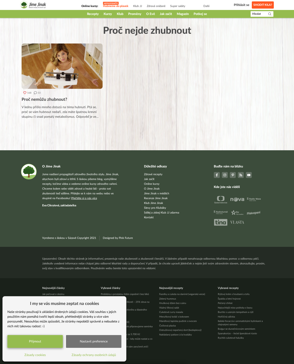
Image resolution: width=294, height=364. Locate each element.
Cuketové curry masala (171, 312)
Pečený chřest (225, 303)
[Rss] (241, 175)
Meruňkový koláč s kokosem (174, 317)
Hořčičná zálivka (226, 317)
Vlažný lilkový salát (169, 308)
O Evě (150, 14)
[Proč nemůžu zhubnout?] (62, 66)
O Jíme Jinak (152, 188)
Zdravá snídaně (156, 6)
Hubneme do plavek (115, 6)
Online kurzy (151, 184)
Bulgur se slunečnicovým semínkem (236, 329)
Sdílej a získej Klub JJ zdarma (161, 212)
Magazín (183, 14)
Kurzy (108, 14)
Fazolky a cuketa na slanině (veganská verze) (182, 294)
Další (206, 6)
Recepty (93, 14)
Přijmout (35, 341)
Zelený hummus (167, 299)
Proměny (134, 14)
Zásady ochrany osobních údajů (94, 355)
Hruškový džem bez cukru (172, 303)
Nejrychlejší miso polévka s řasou (235, 308)
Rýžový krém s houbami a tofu (234, 294)
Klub (120, 14)
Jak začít (166, 14)
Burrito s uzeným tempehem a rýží (235, 312)
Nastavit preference (94, 341)
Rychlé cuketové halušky (231, 338)
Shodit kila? (262, 5)
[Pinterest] (233, 175)
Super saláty (177, 6)
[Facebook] (217, 175)
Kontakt (149, 217)
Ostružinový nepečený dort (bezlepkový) (180, 330)
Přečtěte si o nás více (84, 198)
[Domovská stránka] (33, 5)
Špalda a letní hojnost (229, 299)
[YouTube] (249, 175)
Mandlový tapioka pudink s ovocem (178, 321)
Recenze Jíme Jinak (156, 198)
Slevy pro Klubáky (155, 208)
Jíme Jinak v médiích (156, 193)
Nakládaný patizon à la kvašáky (175, 334)
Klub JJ (137, 6)
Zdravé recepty (153, 174)
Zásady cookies (35, 355)
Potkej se (200, 14)
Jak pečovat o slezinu (53, 294)
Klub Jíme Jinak (153, 203)
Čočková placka (167, 325)
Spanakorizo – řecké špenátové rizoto (237, 333)
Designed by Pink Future (118, 238)
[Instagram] (225, 175)
